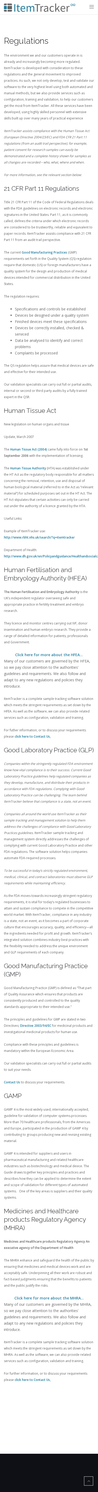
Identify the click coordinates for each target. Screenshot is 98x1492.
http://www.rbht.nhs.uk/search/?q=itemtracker (39, 537)
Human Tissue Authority (28, 468)
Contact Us (12, 1082)
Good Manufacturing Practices (44, 252)
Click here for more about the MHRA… (49, 1298)
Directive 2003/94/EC (35, 1025)
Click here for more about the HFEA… (49, 654)
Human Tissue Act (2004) (28, 449)
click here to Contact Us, (33, 736)
